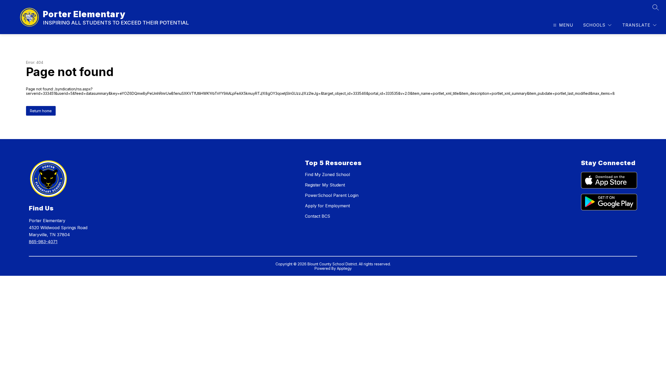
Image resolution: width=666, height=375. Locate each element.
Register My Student (325, 185)
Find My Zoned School (327, 174)
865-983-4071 (43, 241)
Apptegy (344, 268)
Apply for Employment (327, 205)
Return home (41, 111)
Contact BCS (317, 216)
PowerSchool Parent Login (331, 195)
